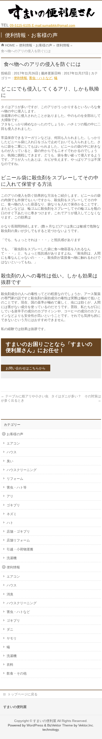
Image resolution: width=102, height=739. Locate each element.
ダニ (10, 629)
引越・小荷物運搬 (20, 549)
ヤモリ (12, 638)
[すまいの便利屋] (53, 18)
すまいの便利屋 (44, 721)
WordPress (35, 725)
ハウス (12, 452)
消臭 (10, 594)
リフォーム (15, 479)
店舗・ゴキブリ (18, 531)
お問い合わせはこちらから (26, 368)
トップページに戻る (22, 694)
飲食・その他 (17, 673)
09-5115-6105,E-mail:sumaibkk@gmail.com (42, 25)
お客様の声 (15, 434)
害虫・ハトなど (40, 78)
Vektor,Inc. (86, 725)
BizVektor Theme (60, 725)
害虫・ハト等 (17, 487)
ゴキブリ (13, 505)
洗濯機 (12, 558)
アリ (10, 496)
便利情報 (20, 78)
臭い (10, 461)
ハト (10, 523)
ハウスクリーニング (22, 470)
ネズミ (12, 514)
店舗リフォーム (18, 540)
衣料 (10, 664)
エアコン (13, 443)
